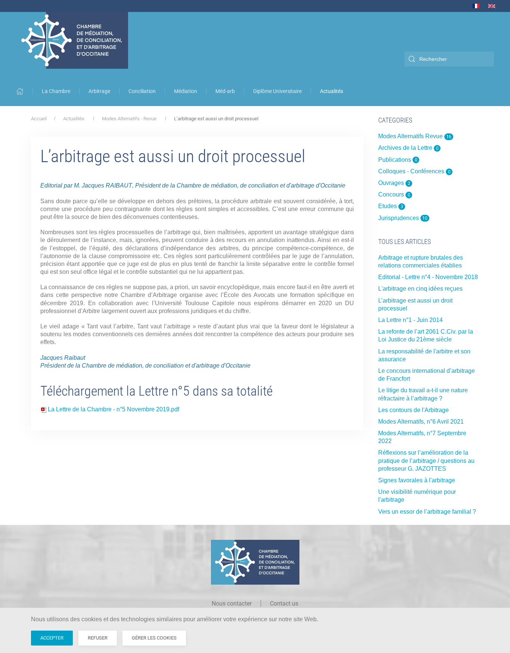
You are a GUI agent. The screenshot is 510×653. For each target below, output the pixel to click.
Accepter (51, 638)
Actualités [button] (331, 91)
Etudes (390, 206)
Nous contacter (232, 603)
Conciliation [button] (142, 91)
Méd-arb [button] (225, 91)
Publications (397, 160)
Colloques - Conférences (414, 171)
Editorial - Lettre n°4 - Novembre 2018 (428, 277)
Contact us (284, 603)
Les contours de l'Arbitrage (413, 410)
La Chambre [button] (56, 91)
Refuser (98, 638)
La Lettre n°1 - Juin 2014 (410, 320)
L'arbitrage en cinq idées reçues (420, 288)
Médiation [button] (185, 91)
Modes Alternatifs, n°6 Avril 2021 (421, 421)
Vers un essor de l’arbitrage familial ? (427, 511)
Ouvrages (394, 183)
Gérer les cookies (154, 638)
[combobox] (449, 59)
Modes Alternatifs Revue (414, 136)
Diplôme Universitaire (277, 91)
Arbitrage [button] (99, 91)
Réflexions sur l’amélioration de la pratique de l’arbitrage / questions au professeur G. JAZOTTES (426, 460)
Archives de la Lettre (408, 148)
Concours (394, 194)
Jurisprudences (402, 218)
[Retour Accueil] (72, 40)
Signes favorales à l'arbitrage (416, 480)
